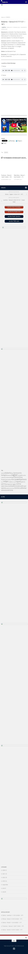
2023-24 (5, 881)
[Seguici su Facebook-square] (26, 188)
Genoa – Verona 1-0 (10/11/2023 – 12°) (12, 929)
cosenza (3, 477)
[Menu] (26, 2)
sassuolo (20, 486)
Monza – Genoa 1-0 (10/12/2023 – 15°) (12, 919)
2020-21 (3, 17)
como (24, 475)
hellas (9, 479)
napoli (18, 481)
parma (3, 484)
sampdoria (12, 486)
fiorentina (18, 477)
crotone (8, 477)
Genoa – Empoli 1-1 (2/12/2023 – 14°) (12, 922)
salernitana (4, 486)
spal (25, 486)
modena (10, 482)
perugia (8, 484)
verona (10, 490)
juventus (19, 479)
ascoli (2, 473)
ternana (12, 488)
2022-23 (5, 877)
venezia (4, 490)
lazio (25, 479)
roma (18, 484)
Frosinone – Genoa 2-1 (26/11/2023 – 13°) (13, 926)
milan (5, 481)
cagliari (14, 475)
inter (12, 479)
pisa (11, 484)
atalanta (6, 152)
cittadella (20, 475)
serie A (8, 17)
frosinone (4, 479)
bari (12, 473)
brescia (9, 475)
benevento (18, 473)
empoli (12, 477)
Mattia (4, 27)
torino (17, 488)
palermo (23, 482)
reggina (14, 484)
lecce (2, 481)
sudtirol (8, 488)
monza (14, 481)
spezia (3, 488)
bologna (4, 475)
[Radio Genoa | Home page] (5, 2)
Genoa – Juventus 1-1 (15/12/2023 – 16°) (13, 915)
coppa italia (5, 884)
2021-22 (5, 874)
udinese (23, 488)
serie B (4, 892)
